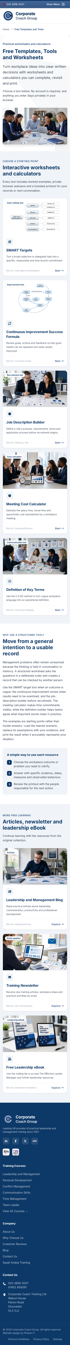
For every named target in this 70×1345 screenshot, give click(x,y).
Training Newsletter (22, 985)
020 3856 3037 (15, 4)
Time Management (14, 1198)
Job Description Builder (25, 422)
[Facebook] (15, 1141)
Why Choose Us (13, 1238)
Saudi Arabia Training (16, 1262)
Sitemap (57, 1339)
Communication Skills (16, 1192)
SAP (35, 1141)
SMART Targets (19, 250)
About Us (9, 1231)
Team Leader (11, 1205)
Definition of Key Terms (25, 590)
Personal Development (17, 1180)
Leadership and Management (21, 1174)
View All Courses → (15, 1211)
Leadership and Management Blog (34, 900)
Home (6, 29)
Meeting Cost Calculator (26, 504)
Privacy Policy (41, 1339)
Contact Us (10, 1256)
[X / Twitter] (25, 1141)
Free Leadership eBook (25, 1067)
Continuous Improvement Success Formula (34, 334)
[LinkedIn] (6, 1141)
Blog (5, 1250)
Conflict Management (16, 1186)
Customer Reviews (15, 1244)
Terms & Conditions (18, 1339)
